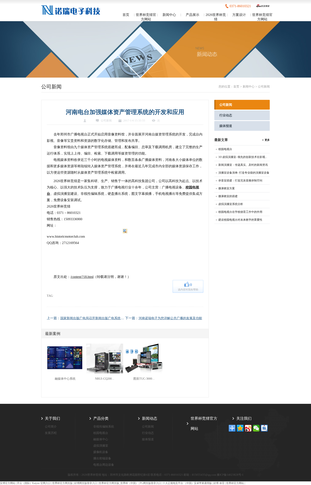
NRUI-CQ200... (104, 378)
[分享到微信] (256, 428)
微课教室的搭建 (228, 196)
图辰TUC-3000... (144, 378)
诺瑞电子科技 (71, 11)
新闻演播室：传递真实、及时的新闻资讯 (243, 164)
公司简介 (51, 426)
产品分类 (101, 418)
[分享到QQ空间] (240, 428)
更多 (267, 139)
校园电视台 (225, 149)
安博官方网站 (7, 483)
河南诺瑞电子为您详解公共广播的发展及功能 (170, 318)
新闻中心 (169, 15)
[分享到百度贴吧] (264, 428)
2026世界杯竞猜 (216, 17)
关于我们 (52, 418)
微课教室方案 (226, 188)
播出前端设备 (102, 458)
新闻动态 (149, 418)
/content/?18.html (82, 277)
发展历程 (51, 433)
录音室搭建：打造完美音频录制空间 (240, 180)
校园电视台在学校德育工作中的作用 (240, 211)
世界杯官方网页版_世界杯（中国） (118, 483)
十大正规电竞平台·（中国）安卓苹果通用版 (187, 483)
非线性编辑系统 (103, 426)
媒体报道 (225, 126)
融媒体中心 (100, 439)
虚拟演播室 (100, 445)
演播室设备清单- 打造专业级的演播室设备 (243, 172)
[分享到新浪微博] (248, 428)
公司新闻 (264, 86)
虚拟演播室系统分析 (230, 204)
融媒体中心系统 (65, 378)
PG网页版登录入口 (150, 483)
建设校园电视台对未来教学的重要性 (240, 219)
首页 (125, 15)
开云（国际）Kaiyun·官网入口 (34, 483)
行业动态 (225, 115)
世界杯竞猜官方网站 (146, 17)
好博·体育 (218, 483)
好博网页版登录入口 (85, 483)
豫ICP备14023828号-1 (230, 474)
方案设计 (239, 15)
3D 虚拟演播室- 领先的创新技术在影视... (242, 157)
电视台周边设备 (103, 464)
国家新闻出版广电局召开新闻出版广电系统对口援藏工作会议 (103, 318)
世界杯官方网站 (235, 483)
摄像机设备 (100, 452)
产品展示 (192, 15)
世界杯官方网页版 (62, 483)
